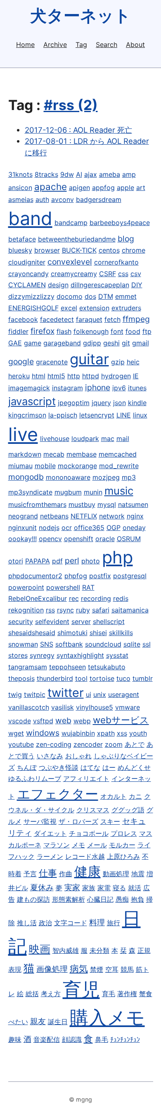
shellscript (109, 621)
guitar (89, 359)
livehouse (54, 438)
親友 (38, 1021)
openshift (78, 539)
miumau (20, 466)
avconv (62, 199)
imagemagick (29, 388)
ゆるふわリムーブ (34, 778)
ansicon (20, 187)
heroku (19, 376)
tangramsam (27, 667)
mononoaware (68, 477)
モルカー (122, 845)
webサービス (121, 719)
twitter (65, 692)
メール (97, 845)
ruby (83, 610)
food (132, 331)
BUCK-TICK (79, 250)
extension (94, 308)
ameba (109, 174)
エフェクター (57, 794)
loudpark (85, 438)
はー (109, 767)
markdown (24, 454)
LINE (123, 415)
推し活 (27, 923)
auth (42, 199)
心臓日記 (100, 899)
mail (122, 438)
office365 (89, 527)
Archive (55, 44)
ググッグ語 (127, 810)
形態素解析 (68, 899)
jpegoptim (74, 403)
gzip (118, 362)
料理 (97, 922)
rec (74, 598)
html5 (56, 376)
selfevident (52, 621)
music (118, 490)
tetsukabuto (106, 667)
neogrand (23, 516)
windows (42, 733)
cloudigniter (26, 262)
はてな (90, 767)
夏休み (42, 887)
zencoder (88, 744)
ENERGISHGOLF (33, 308)
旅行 (113, 923)
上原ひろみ (123, 856)
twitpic (34, 694)
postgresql (130, 576)
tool (81, 678)
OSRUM (129, 539)
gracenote (52, 362)
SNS (46, 644)
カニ (135, 796)
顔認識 (72, 1039)
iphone (97, 387)
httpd (90, 376)
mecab (53, 454)
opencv (50, 539)
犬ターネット (80, 15)
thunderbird (55, 678)
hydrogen (116, 376)
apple (125, 187)
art (140, 187)
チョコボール (89, 833)
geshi (111, 343)
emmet (126, 296)
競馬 (127, 969)
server (81, 621)
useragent (123, 694)
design (58, 285)
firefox (42, 331)
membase (81, 454)
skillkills (121, 633)
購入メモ (107, 1017)
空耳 (111, 969)
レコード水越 (85, 856)
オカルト (113, 796)
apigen (79, 187)
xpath (106, 733)
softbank (69, 644)
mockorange (77, 466)
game (32, 343)
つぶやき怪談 (58, 767)
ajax (90, 174)
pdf (57, 561)
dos (90, 296)
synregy (42, 655)
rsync (65, 610)
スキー (110, 821)
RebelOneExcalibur (37, 598)
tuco (123, 678)
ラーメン (50, 856)
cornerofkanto (116, 262)
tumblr (143, 678)
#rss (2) (71, 104)
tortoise (102, 678)
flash (64, 331)
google (21, 361)
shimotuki (72, 633)
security (20, 621)
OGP (114, 527)
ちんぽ (27, 767)
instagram (67, 388)
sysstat (117, 655)
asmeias (20, 199)
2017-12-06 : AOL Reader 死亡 (78, 129)
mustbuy (82, 504)
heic (133, 362)
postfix (100, 576)
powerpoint (26, 587)
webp (82, 721)
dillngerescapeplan (100, 285)
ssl (146, 644)
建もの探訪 (33, 899)
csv (135, 274)
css (123, 274)
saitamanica (130, 610)
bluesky (20, 250)
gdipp (92, 343)
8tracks (46, 174)
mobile (45, 466)
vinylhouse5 (94, 707)
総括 (32, 994)
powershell (63, 587)
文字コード (70, 923)
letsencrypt (96, 415)
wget (16, 733)
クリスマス (92, 810)
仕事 (48, 872)
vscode (19, 721)
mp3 (129, 477)
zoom (114, 744)
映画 (39, 949)
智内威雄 (65, 950)
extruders (126, 308)
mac (107, 438)
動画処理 (116, 874)
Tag (81, 44)
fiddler (18, 331)
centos (109, 250)
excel (69, 308)
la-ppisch (62, 415)
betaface (22, 239)
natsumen (133, 504)
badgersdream (98, 199)
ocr (67, 527)
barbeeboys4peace (120, 222)
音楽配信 (46, 1039)
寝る (119, 888)
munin (93, 492)
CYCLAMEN (27, 285)
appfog (103, 187)
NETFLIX (84, 516)
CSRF (107, 274)
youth (138, 733)
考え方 (51, 994)
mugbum (68, 492)
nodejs (49, 527)
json (119, 403)
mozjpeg (106, 477)
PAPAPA (37, 561)
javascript (32, 401)
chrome (133, 250)
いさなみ (50, 756)
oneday (134, 527)
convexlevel (69, 262)
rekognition (26, 610)
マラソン (56, 845)
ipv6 (119, 388)
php (117, 557)
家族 (88, 888)
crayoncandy (28, 274)
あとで (134, 744)
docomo (70, 296)
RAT (88, 587)
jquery (101, 403)
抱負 (137, 899)
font (117, 331)
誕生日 (58, 1022)
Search (106, 44)
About (135, 44)
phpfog (75, 576)
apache (50, 186)
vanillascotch (28, 707)
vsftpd (43, 721)
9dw (67, 174)
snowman (23, 644)
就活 (134, 888)
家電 (104, 888)
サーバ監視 (40, 821)
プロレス (124, 833)
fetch (112, 319)
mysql (106, 504)
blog (126, 239)
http (73, 376)
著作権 (127, 994)
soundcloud (103, 644)
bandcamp (71, 222)
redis (120, 598)
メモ (78, 845)
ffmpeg (136, 319)
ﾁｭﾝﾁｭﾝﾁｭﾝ (125, 1039)
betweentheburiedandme (77, 239)
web (63, 720)
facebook (23, 319)
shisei (98, 633)
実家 (72, 887)
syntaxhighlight (80, 655)
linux (140, 415)
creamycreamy (74, 274)
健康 (87, 871)
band (30, 218)
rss (50, 610)
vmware (127, 707)
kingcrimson (27, 415)
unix (99, 694)
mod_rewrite (119, 466)
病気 (79, 968)
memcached (118, 454)
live (23, 434)
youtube (21, 744)
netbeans (54, 516)
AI (79, 174)
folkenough (91, 331)
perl (72, 560)
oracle (105, 539)
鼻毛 (101, 1039)
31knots (20, 174)
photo (90, 561)
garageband (62, 343)
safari (100, 610)
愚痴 (122, 899)
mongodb (26, 477)
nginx (135, 516)
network (112, 516)
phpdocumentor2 (35, 576)
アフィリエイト (86, 778)
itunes (137, 388)
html (38, 376)
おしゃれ (78, 756)
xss (122, 733)
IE (136, 376)
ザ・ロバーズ (78, 821)
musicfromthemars (37, 504)
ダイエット (50, 833)
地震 (137, 874)
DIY (136, 285)
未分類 (99, 950)
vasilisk (62, 707)
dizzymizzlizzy (31, 296)
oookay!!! (22, 539)
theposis (21, 678)
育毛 (108, 994)
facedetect (57, 319)
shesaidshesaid (31, 633)
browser (47, 250)
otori (15, 561)
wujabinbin (78, 733)
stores (18, 655)
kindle (137, 403)
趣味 (14, 1039)
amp (129, 174)
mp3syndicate (30, 492)
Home (25, 44)
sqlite (131, 644)
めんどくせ (134, 767)
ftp (147, 331)
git (126, 343)
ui (88, 694)
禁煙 (96, 969)
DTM (105, 296)
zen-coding (53, 744)
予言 (30, 874)
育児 (81, 989)
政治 (45, 923)
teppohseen (67, 667)
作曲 (65, 874)
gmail (140, 343)
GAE (15, 343)
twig (15, 694)
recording (96, 598)
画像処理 (52, 969)
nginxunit (22, 527)
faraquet (89, 319)
